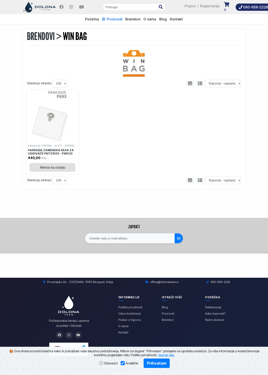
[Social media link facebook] (61, 7)
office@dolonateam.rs (164, 282)
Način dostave (214, 319)
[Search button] (160, 7)
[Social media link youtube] (81, 7)
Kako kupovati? (215, 313)
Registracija (210, 6)
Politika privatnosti (130, 307)
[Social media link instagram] (71, 7)
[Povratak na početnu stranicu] (40, 7)
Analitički (132, 363)
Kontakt (176, 19)
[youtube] (81, 7)
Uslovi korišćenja (129, 313)
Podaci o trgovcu (129, 319)
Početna (92, 19)
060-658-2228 (220, 282)
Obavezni (111, 363)
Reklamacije (213, 307)
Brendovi (132, 19)
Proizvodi (114, 19)
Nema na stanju (52, 167)
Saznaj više (166, 355)
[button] (228, 7)
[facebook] (62, 7)
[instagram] (72, 7)
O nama (149, 19)
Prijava (190, 6)
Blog (163, 19)
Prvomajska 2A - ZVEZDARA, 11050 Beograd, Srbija (80, 282)
